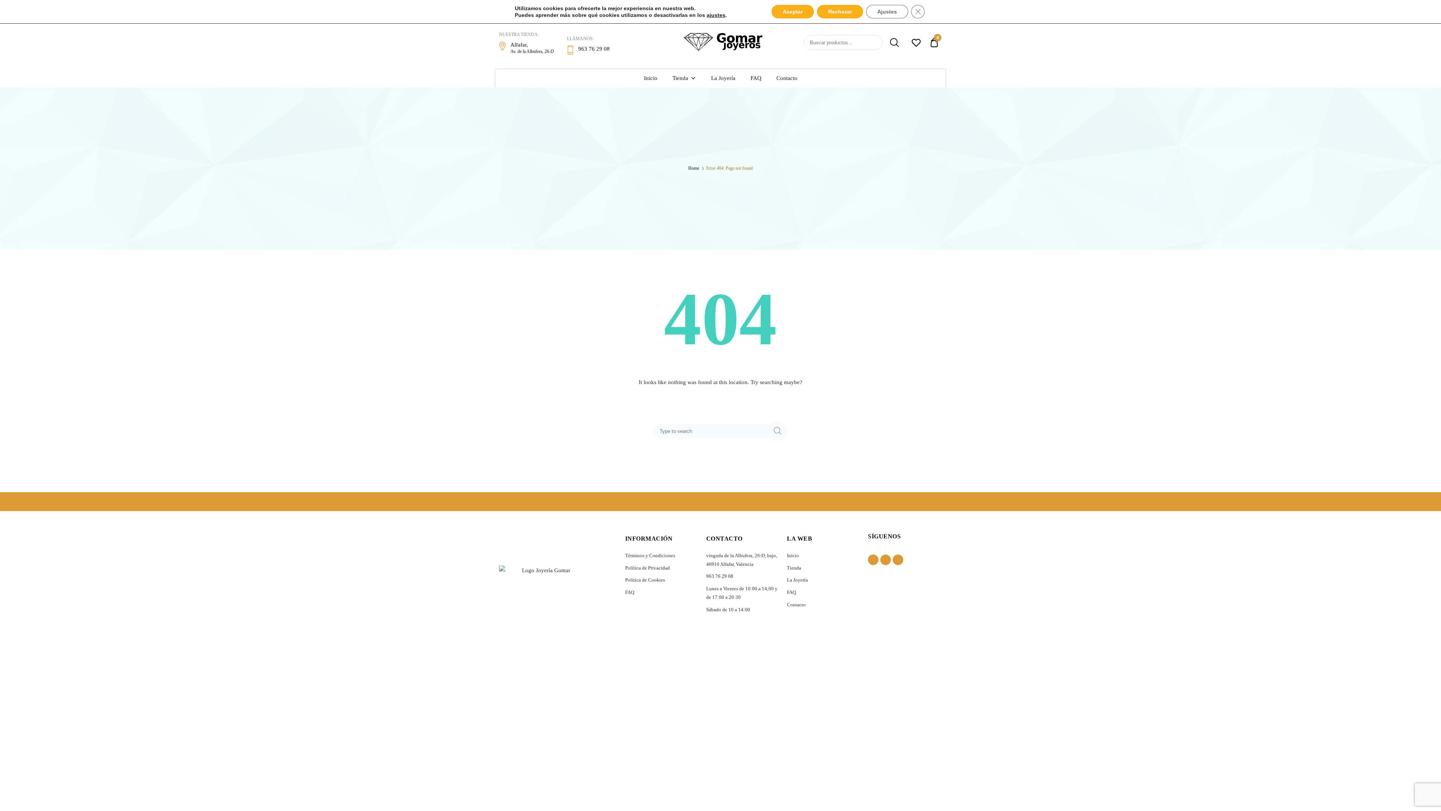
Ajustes (887, 12)
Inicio (650, 78)
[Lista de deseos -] (916, 44)
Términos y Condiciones (650, 555)
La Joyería (723, 78)
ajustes (716, 15)
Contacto (786, 78)
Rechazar (840, 12)
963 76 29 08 (719, 576)
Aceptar (793, 12)
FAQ (756, 78)
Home (693, 168)
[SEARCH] (779, 431)
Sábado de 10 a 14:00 (728, 609)
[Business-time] (898, 560)
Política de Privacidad (647, 568)
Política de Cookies (645, 580)
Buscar (891, 43)
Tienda (680, 78)
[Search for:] (714, 431)
